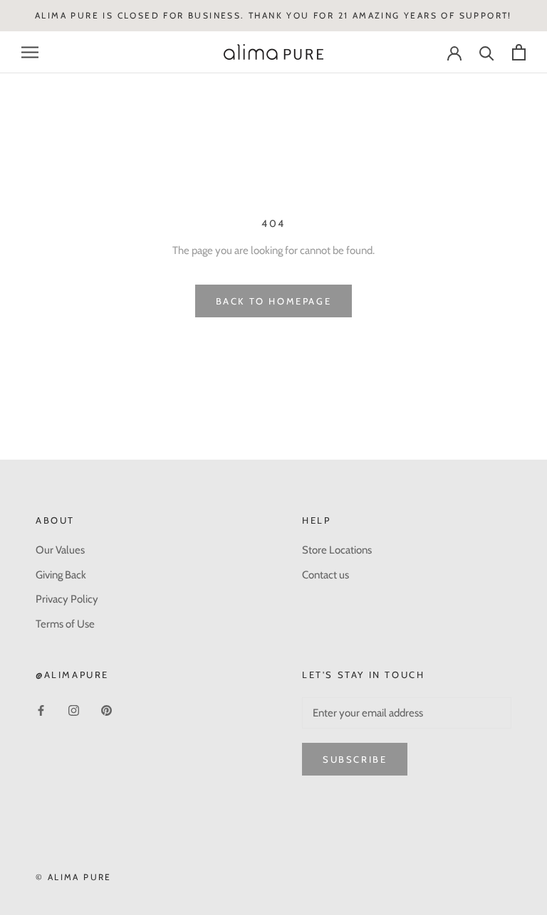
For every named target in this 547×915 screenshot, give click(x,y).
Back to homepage (274, 301)
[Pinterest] (106, 710)
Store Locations (337, 550)
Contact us (325, 574)
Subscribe (355, 759)
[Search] (486, 52)
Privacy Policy (67, 599)
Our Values (60, 550)
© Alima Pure (74, 877)
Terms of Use (65, 624)
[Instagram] (73, 710)
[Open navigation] (29, 52)
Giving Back (61, 574)
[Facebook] (41, 710)
